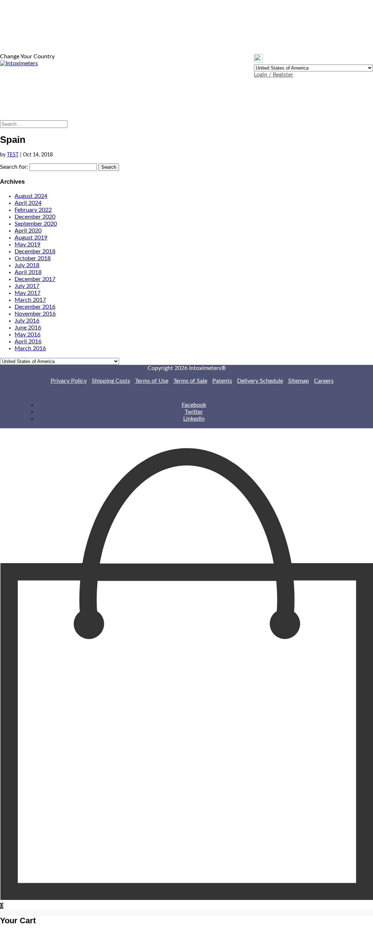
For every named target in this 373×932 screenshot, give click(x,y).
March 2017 (30, 300)
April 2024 (28, 203)
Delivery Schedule (260, 381)
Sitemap (298, 381)
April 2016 (28, 341)
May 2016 (27, 335)
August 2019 (31, 238)
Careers (324, 381)
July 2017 (27, 286)
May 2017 (27, 293)
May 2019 (27, 244)
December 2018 (35, 251)
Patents (222, 381)
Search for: (14, 167)
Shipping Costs (111, 381)
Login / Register (273, 75)
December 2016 (35, 307)
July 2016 (27, 321)
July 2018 (27, 265)
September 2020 (36, 224)
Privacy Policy (69, 381)
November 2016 (35, 314)
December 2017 (35, 279)
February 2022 (33, 210)
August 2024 (31, 196)
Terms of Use (151, 381)
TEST (13, 154)
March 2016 (30, 348)
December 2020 (35, 217)
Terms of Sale (190, 381)
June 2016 (28, 328)
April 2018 (28, 272)
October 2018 (33, 258)
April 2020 (28, 231)
